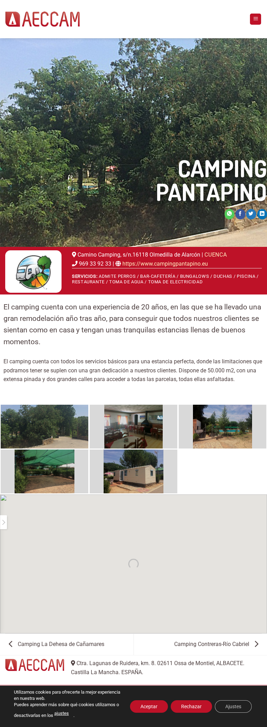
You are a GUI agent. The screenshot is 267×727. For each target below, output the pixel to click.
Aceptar (148, 706)
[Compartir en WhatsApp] (229, 214)
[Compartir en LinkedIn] (262, 214)
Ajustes (233, 706)
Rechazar (191, 706)
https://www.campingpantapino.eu (165, 263)
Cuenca (215, 254)
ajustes (61, 713)
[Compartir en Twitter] (251, 214)
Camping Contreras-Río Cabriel (212, 644)
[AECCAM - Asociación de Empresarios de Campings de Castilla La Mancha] (42, 19)
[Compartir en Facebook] (240, 214)
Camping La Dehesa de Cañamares (60, 644)
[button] (255, 19)
